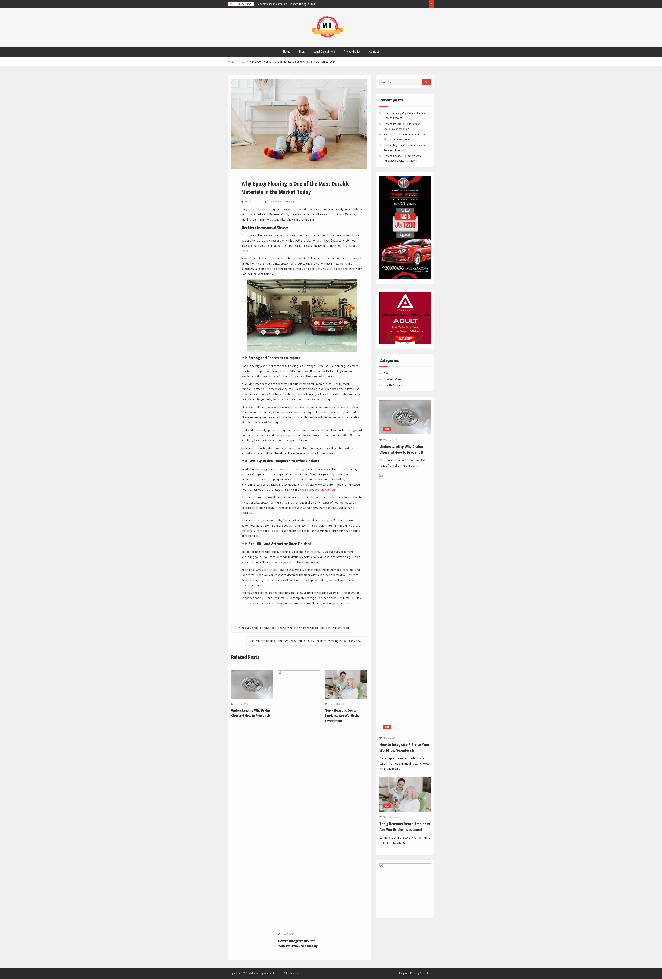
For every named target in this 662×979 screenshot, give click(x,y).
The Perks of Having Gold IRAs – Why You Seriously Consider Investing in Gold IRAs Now (305, 641)
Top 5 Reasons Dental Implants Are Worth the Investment (342, 715)
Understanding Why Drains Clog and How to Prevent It (287, 4)
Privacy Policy (352, 51)
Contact (374, 51)
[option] (288, 4)
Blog (302, 51)
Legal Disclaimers (324, 51)
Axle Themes (427, 973)
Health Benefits (393, 385)
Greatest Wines (392, 379)
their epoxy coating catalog (317, 489)
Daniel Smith (274, 201)
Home (286, 51)
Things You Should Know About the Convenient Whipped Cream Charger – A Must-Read (293, 627)
